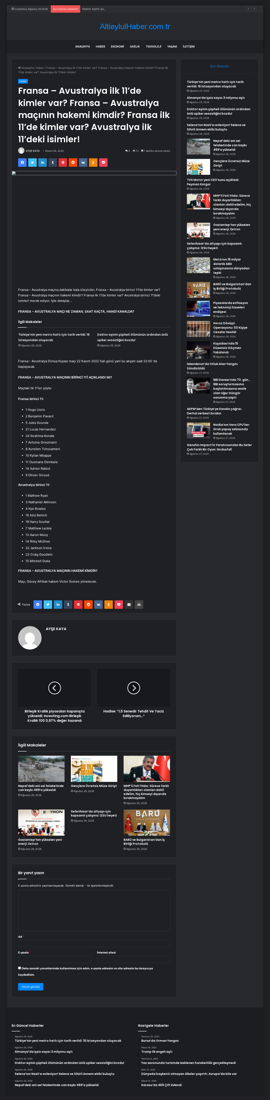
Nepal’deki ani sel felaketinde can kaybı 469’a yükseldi (41, 788)
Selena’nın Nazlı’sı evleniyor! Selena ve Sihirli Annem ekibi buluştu (216, 127)
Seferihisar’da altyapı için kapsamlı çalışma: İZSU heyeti (94, 813)
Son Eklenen (219, 66)
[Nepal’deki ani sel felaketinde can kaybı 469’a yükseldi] (41, 769)
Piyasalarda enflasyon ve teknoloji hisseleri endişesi (230, 307)
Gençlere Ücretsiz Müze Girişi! (94, 786)
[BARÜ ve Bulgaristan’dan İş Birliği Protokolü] (147, 823)
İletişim (189, 46)
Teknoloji (153, 46)
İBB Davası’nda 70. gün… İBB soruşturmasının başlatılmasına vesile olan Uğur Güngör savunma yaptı (231, 389)
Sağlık (135, 46)
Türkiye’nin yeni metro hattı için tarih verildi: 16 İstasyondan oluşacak (215, 84)
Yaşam (172, 46)
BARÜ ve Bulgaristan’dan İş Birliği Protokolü (144, 842)
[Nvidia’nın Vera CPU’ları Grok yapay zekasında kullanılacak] (198, 430)
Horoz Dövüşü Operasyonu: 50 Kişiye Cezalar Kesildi (230, 327)
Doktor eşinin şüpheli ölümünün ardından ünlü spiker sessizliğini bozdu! (129, 9)
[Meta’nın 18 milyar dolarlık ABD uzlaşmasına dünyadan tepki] (198, 265)
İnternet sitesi (106, 952)
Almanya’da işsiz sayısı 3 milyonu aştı (216, 98)
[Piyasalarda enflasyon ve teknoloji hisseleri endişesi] (198, 309)
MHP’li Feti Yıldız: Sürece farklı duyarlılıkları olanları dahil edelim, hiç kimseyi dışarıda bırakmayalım (146, 792)
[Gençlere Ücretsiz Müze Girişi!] (94, 769)
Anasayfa (82, 46)
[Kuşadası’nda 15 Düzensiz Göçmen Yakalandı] (198, 350)
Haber (100, 46)
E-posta (24, 952)
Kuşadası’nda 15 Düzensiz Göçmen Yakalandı (227, 347)
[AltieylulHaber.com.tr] (135, 26)
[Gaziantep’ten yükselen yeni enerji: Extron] (41, 823)
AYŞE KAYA (33, 150)
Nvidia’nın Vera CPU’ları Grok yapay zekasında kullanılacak (231, 429)
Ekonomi (117, 46)
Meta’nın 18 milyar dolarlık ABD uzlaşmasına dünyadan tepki (231, 266)
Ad (21, 936)
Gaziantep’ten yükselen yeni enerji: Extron (40, 842)
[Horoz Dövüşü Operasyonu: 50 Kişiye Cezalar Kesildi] (198, 329)
